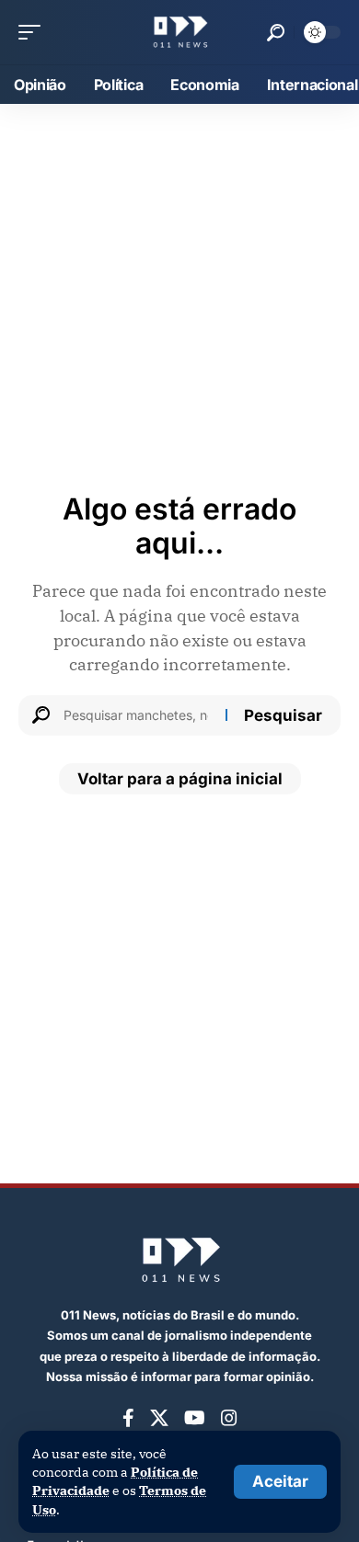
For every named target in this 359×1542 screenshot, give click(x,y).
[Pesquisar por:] (138, 715)
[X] (159, 1418)
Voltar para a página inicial (180, 779)
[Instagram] (229, 1418)
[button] (280, 1482)
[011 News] (179, 32)
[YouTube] (195, 1418)
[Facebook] (128, 1418)
